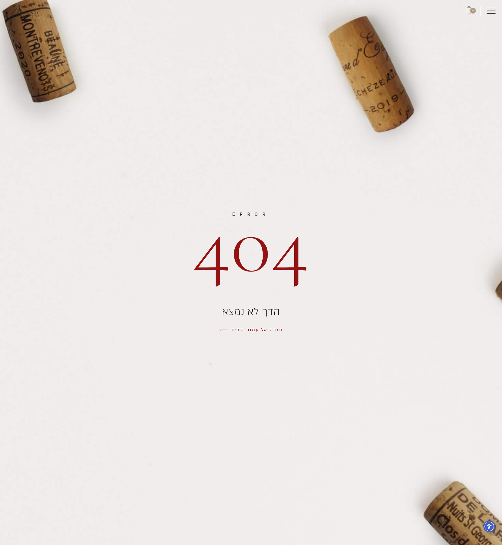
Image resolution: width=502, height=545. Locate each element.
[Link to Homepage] (23, 10)
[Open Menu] (491, 11)
